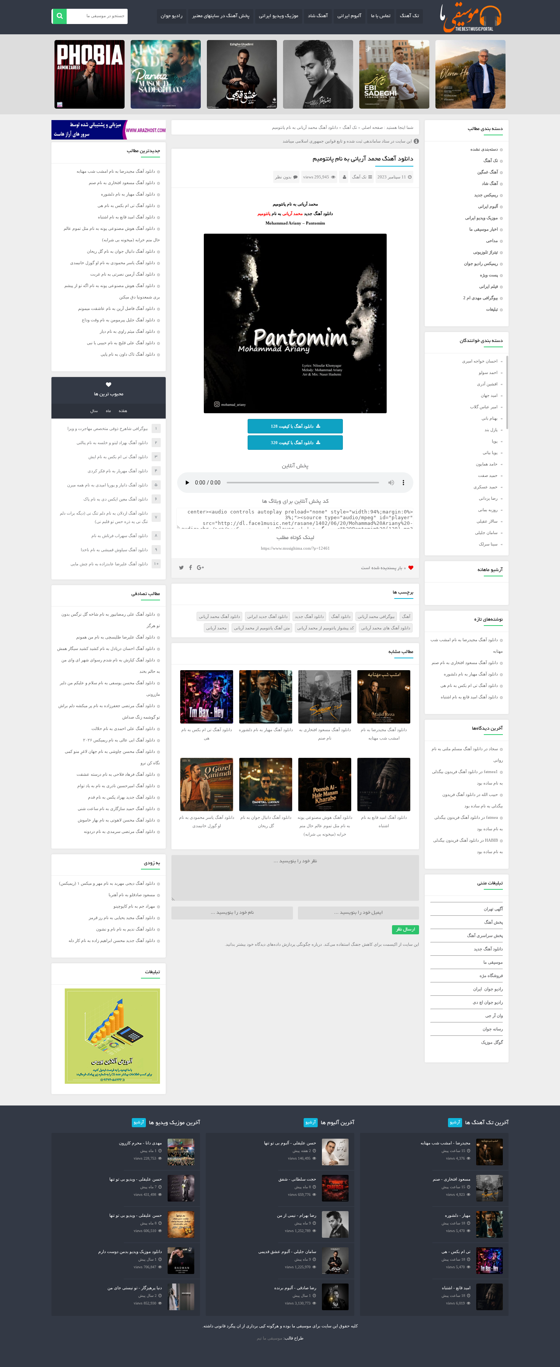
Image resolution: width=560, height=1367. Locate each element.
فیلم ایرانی (488, 286)
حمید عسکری (486, 487)
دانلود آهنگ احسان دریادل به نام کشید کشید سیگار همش (106, 648)
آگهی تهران (493, 909)
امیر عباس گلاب (484, 406)
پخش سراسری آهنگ (485, 935)
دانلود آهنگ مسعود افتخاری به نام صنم (465, 662)
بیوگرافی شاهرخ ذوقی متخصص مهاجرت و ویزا (107, 428)
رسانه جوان (493, 1029)
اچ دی (478, 1002)
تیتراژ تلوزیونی (485, 252)
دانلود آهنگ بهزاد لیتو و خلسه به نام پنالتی (112, 442)
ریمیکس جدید (486, 195)
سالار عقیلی (487, 521)
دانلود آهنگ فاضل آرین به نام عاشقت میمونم (116, 308)
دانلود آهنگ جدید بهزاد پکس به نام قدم (121, 797)
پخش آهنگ (493, 922)
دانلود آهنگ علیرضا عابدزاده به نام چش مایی (109, 564)
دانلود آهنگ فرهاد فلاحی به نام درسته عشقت (116, 774)
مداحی (492, 240)
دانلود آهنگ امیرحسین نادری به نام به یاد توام (116, 785)
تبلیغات (492, 309)
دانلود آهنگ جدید (488, 949)
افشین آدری (487, 384)
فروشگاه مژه (491, 975)
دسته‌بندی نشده (484, 149)
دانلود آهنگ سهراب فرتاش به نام (119, 535)
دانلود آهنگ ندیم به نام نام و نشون (125, 929)
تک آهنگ (409, 16)
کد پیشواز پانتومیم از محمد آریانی (325, 628)
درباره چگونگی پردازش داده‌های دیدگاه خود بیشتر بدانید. (273, 944)
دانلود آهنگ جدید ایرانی (267, 616)
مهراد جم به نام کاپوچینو (134, 906)
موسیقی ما (493, 962)
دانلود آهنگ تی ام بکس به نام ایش (118, 456)
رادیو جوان (171, 16)
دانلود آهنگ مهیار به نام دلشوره (471, 674)
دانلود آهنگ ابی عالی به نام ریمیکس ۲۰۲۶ (119, 740)
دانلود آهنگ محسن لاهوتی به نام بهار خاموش (116, 820)
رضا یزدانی (488, 498)
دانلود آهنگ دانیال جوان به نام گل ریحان (121, 251)
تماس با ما (380, 16)
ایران (477, 989)
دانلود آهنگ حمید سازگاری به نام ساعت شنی (116, 808)
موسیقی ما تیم (269, 1338)
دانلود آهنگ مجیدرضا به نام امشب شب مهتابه (116, 171)
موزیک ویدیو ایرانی (278, 16)
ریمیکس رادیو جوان (481, 263)
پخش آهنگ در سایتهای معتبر (221, 16)
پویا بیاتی (490, 452)
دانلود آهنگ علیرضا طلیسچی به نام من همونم (115, 637)
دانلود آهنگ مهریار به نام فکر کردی (118, 471)
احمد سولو (488, 372)
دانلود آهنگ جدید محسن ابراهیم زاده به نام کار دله (112, 940)
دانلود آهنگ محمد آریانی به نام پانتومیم (363, 159)
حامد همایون (487, 464)
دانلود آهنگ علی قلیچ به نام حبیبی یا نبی (121, 342)
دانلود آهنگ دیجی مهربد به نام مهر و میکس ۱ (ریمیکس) (107, 883)
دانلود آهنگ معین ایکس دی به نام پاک (115, 499)
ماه (108, 411)
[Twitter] (181, 568)
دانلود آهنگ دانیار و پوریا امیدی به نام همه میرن (107, 485)
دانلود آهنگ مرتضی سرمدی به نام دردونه (119, 831)
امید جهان (489, 395)
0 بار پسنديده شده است (383, 568)
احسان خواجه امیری (480, 361)
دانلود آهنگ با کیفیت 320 (292, 442)
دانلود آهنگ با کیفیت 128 (292, 426)
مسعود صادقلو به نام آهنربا (132, 894)
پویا (495, 441)
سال (94, 411)
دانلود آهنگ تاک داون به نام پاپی (128, 354)
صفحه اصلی (372, 127)
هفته (123, 411)
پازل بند (491, 429)
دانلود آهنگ (340, 616)
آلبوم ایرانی (350, 16)
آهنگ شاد (318, 16)
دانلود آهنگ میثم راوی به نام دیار (127, 331)
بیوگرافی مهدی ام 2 (480, 297)
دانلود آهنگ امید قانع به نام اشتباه (469, 697)
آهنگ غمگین (487, 172)
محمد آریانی (216, 628)
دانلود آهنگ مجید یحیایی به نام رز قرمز (122, 917)
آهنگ (406, 616)
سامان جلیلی (486, 532)
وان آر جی (494, 1015)
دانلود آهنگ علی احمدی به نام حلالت (123, 728)
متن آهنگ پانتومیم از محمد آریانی (262, 628)
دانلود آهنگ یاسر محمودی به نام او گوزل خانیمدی (112, 262)
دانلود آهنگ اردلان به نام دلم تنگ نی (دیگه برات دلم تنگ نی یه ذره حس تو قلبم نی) (104, 517)
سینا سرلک (488, 544)
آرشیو (455, 1122)
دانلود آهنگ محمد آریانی (219, 616)
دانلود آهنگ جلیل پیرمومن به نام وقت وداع (118, 320)
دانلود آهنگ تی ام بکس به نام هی (469, 685)
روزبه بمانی (488, 509)
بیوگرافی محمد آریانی (376, 616)
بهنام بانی (490, 418)
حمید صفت (488, 475)
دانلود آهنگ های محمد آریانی (385, 628)
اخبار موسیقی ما (483, 229)
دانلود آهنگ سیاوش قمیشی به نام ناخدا (114, 549)
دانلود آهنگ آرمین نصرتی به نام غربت (122, 274)
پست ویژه (489, 275)
